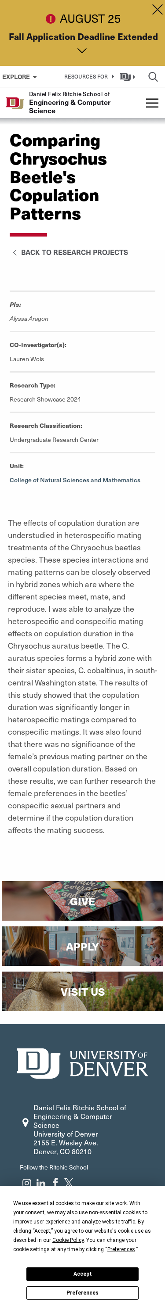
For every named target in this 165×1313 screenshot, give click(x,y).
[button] (88, 76)
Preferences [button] (121, 1249)
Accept (82, 1274)
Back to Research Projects (73, 252)
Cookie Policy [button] (68, 1240)
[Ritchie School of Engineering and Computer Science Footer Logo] (83, 1062)
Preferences (82, 1293)
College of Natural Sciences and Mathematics (75, 480)
